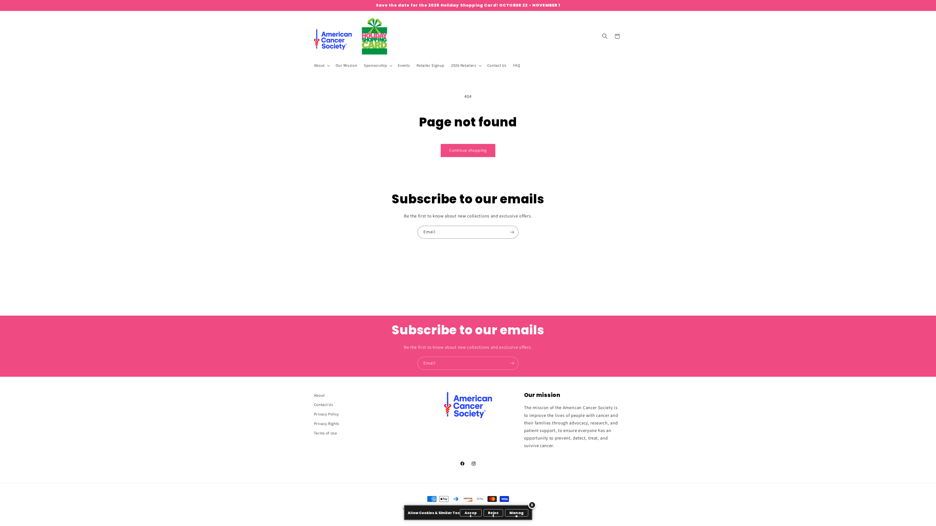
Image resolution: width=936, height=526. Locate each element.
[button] (321, 65)
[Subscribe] (512, 232)
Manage (516, 513)
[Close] (532, 505)
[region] (468, 512)
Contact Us (323, 404)
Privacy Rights (327, 423)
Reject (493, 513)
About (319, 395)
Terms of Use (325, 433)
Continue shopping (468, 150)
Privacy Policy (326, 414)
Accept (471, 513)
